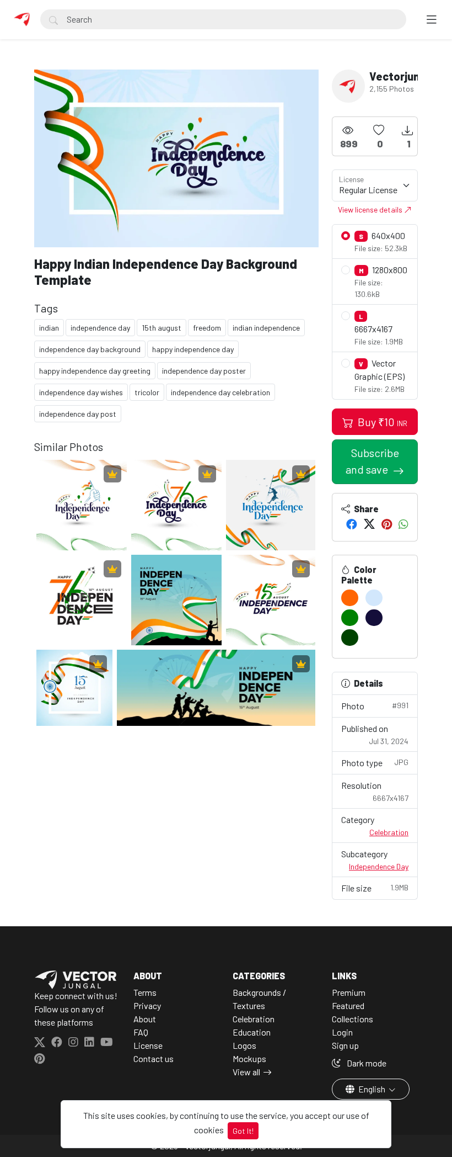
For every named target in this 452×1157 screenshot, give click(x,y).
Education (252, 1032)
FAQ (140, 1032)
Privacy (147, 1005)
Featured (348, 1005)
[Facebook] (351, 523)
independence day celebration (220, 392)
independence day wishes (81, 392)
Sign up (345, 1045)
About (144, 1018)
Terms (145, 992)
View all (246, 1071)
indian (49, 327)
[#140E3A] (374, 617)
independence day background (90, 349)
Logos (244, 1045)
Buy (381, 421)
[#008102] (349, 617)
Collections (352, 1018)
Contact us (153, 1058)
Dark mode (365, 1063)
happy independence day (193, 349)
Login (342, 1032)
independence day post (77, 413)
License (148, 1045)
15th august (161, 327)
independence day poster (204, 370)
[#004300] (349, 637)
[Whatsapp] (403, 523)
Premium (348, 992)
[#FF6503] (349, 598)
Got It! (243, 1130)
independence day (100, 327)
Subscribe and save (372, 461)
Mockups (249, 1058)
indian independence (266, 327)
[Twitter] (369, 523)
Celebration (388, 832)
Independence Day (378, 866)
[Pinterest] (386, 523)
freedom (207, 327)
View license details (371, 209)
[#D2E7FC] (374, 598)
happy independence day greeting (94, 370)
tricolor (146, 392)
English (372, 1089)
